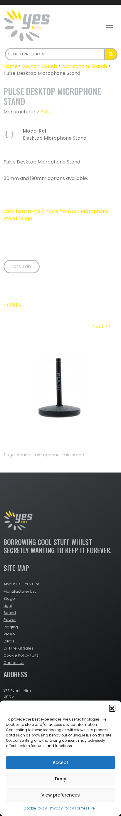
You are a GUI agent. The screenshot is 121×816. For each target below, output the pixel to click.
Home (10, 66)
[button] (112, 708)
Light (8, 605)
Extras (9, 641)
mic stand (73, 455)
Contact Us (14, 662)
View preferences (60, 795)
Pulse (47, 111)
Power (10, 619)
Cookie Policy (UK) (21, 655)
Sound (29, 66)
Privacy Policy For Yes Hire (72, 808)
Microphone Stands (84, 66)
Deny (60, 779)
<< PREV (13, 305)
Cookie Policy (35, 808)
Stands (49, 66)
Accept (60, 762)
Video (9, 634)
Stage (9, 598)
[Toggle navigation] (109, 25)
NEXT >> (101, 326)
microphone (46, 455)
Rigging (11, 627)
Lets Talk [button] (21, 266)
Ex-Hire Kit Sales (18, 648)
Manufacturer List (20, 591)
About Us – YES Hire (22, 584)
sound (24, 455)
